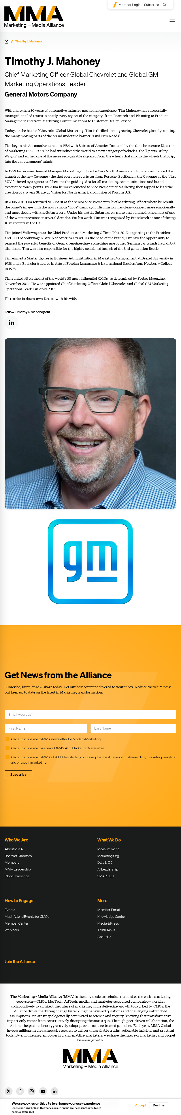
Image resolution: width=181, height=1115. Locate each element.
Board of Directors (18, 856)
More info (28, 1111)
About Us (104, 937)
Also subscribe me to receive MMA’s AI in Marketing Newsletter (57, 748)
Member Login (130, 4)
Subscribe (151, 4)
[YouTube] (43, 1091)
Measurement (108, 849)
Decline (158, 1105)
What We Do (109, 839)
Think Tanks (106, 930)
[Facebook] (20, 1091)
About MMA (14, 849)
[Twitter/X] (9, 1091)
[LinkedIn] (11, 322)
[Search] (165, 4)
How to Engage (19, 900)
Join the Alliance (20, 961)
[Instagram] (32, 1091)
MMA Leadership (18, 869)
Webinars (12, 930)
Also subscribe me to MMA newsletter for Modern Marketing (55, 739)
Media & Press (108, 923)
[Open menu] (172, 21)
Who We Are (16, 839)
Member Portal (108, 909)
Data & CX (104, 862)
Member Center (16, 923)
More (102, 900)
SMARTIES (105, 876)
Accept (141, 1105)
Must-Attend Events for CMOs (27, 916)
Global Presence (17, 876)
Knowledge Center (111, 916)
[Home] (7, 42)
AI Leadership (107, 869)
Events (10, 909)
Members (12, 862)
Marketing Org (108, 856)
